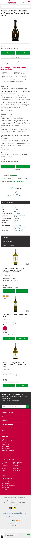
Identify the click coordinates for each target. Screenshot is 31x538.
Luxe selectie (5, 429)
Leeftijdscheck (22, 502)
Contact (4, 415)
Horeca (4, 442)
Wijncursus (5, 420)
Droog (16, 209)
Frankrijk (16, 211)
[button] (5, 328)
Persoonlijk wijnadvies (8, 441)
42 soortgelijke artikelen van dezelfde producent (14, 63)
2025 (15, 217)
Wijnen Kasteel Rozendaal (9, 439)
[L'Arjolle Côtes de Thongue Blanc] (15, 304)
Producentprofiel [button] (7, 241)
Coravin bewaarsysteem (8, 450)
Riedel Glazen (5, 444)
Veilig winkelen (9, 500)
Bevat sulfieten (18, 230)
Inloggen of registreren (10, 497)
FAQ (3, 417)
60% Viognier (17, 225)
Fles (8, 53)
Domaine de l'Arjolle (19, 215)
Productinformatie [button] (7, 202)
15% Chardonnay (18, 229)
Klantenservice (21, 497)
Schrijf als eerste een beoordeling (10, 61)
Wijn (15, 206)
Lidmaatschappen (7, 454)
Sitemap (22, 500)
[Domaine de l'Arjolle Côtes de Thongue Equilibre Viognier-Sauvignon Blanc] (15, 257)
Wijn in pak (5, 430)
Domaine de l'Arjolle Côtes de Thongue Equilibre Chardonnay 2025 (14, 364)
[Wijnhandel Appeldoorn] (12, 2)
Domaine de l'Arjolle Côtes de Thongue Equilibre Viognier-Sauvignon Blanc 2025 (14, 270)
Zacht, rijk (6, 369)
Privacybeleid (14, 504)
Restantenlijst (5, 446)
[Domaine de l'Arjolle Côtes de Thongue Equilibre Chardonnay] (15, 351)
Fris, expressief (7, 275)
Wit (15, 208)
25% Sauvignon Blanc (20, 227)
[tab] (15, 202)
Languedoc (17, 213)
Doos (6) (23, 53)
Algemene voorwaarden (10, 502)
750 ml (16, 220)
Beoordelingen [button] (6, 237)
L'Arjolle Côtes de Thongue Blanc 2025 (15, 315)
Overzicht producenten (8, 452)
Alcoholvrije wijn (6, 448)
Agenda (4, 418)
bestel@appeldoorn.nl (8, 489)
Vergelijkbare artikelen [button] (8, 245)
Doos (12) (22, 338)
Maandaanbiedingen (7, 427)
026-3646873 (5, 488)
